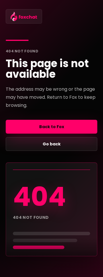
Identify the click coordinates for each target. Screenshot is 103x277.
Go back (52, 144)
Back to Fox (51, 127)
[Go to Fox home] (24, 16)
